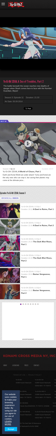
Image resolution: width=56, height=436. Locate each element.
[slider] (28, 60)
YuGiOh (16, 4)
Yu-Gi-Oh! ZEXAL (22, 171)
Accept (11, 429)
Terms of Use (19, 375)
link (3, 4)
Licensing (15, 365)
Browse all (9, 198)
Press (26, 365)
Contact (36, 365)
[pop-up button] (47, 65)
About (5, 365)
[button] (4, 65)
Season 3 (22, 193)
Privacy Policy (35, 375)
